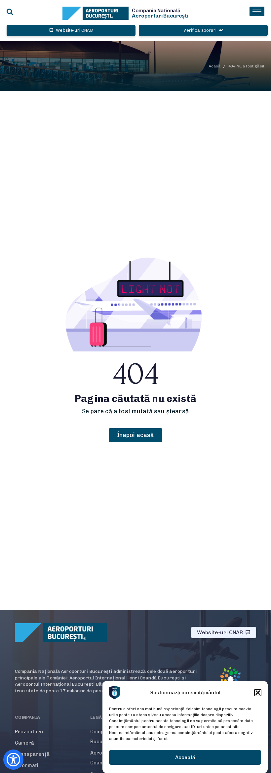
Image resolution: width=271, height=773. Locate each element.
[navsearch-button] (10, 12)
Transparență (32, 754)
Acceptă (185, 757)
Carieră (24, 743)
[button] (257, 692)
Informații (27, 765)
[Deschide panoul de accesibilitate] (13, 760)
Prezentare (29, 732)
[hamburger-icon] (257, 11)
